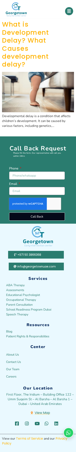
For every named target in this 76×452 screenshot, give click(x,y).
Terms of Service (29, 438)
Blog (9, 331)
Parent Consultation (19, 305)
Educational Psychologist (23, 295)
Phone (14, 169)
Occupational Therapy (21, 300)
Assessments (15, 290)
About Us (12, 355)
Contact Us (13, 362)
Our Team (12, 369)
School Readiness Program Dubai (28, 309)
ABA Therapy (15, 285)
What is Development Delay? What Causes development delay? (25, 44)
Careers (11, 376)
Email (13, 184)
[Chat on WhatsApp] (68, 433)
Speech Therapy (17, 314)
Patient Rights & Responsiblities (27, 336)
